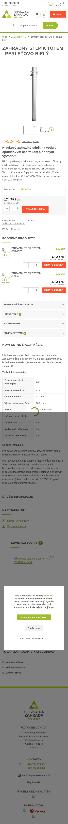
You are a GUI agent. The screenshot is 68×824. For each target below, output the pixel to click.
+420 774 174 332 (10, 3)
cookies (48, 595)
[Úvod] (15, 14)
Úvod (4, 37)
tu (46, 638)
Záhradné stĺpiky (18, 37)
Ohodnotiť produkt (30, 141)
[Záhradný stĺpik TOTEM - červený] (6, 252)
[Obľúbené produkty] (37, 14)
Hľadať (50, 25)
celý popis (17, 180)
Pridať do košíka (35, 209)
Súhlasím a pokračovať (34, 617)
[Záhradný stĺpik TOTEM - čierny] (6, 278)
